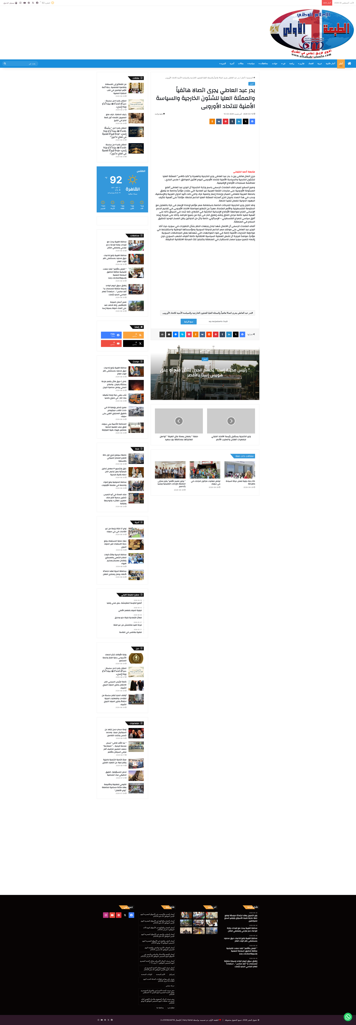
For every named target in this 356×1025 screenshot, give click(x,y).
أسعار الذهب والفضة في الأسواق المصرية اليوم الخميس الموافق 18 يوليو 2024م (158, 942)
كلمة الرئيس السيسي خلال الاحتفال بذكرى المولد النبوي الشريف (114, 685)
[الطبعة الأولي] (312, 34)
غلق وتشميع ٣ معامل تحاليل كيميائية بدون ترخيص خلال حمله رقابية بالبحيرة (114, 471)
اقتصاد (311, 64)
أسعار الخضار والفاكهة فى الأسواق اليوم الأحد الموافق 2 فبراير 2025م (158, 929)
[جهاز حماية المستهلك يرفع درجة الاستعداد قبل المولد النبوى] (136, 544)
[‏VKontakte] (219, 121)
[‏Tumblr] (232, 121)
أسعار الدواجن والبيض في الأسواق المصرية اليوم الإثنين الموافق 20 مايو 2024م (157, 935)
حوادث (274, 64)
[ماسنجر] (175, 334)
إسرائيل (171, 974)
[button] (348, 1017)
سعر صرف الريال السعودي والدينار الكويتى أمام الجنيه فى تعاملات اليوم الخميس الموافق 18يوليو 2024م (157, 1001)
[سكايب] (182, 334)
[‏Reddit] (209, 334)
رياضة (291, 64)
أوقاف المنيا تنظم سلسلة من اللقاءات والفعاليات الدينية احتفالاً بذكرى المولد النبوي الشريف (114, 700)
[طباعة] (162, 334)
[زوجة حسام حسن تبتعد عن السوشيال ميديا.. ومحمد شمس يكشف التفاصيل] (136, 733)
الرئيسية (249, 78)
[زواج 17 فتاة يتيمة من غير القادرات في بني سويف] (136, 532)
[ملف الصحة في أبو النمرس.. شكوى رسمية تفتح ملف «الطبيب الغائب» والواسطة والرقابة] (136, 498)
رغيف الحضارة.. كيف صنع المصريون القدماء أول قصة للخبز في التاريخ (115, 117)
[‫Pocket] (189, 334)
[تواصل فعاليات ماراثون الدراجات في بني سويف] (205, 469)
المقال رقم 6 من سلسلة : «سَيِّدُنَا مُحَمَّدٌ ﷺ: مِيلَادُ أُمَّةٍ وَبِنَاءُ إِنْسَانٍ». (114, 104)
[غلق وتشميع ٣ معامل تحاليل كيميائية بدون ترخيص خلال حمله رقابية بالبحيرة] (136, 472)
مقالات (241, 64)
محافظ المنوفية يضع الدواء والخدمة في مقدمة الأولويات (114, 483)
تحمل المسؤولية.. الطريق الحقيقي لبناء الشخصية (116, 773)
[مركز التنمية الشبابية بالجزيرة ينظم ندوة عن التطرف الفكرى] (136, 763)
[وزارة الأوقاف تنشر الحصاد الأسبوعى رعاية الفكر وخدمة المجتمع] (136, 658)
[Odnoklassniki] (212, 121)
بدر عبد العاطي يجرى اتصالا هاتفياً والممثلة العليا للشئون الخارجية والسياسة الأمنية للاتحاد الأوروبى (206, 312)
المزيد (223, 64)
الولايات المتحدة (146, 974)
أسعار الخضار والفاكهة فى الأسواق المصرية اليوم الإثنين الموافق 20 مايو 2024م (157, 922)
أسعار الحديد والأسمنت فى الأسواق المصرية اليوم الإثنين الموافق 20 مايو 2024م (157, 915)
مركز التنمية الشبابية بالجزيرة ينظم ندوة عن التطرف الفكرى (114, 761)
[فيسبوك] (252, 121)
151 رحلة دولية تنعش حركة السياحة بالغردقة (240, 482)
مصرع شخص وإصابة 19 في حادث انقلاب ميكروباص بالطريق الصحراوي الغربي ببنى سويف (114, 412)
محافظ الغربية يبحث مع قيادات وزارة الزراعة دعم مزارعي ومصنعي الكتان (116, 245)
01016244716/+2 (167, 1020)
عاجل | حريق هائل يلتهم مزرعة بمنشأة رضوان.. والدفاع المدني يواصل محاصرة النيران (114, 384)
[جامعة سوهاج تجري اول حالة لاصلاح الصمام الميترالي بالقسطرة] (136, 459)
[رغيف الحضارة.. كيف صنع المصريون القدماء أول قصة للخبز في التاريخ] (136, 118)
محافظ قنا (160, 1008)
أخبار (341, 64)
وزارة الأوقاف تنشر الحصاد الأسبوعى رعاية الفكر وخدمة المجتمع (114, 657)
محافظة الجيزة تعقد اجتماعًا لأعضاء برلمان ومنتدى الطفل (114, 572)
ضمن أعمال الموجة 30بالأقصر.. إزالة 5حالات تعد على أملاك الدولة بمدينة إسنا (114, 305)
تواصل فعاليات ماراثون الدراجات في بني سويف (205, 482)
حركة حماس (170, 986)
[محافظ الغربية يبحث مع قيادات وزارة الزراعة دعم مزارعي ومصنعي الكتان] (136, 245)
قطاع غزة (171, 1008)
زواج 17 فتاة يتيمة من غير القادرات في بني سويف (115, 530)
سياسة (252, 64)
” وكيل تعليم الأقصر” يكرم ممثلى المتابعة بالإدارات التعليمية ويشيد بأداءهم (172, 483)
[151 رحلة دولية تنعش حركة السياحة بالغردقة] (239, 469)
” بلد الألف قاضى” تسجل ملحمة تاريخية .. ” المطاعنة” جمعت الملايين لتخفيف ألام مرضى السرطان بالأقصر (114, 747)
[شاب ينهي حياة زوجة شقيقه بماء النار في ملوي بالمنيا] (136, 399)
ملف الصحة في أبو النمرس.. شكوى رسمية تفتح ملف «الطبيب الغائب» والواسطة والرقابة (114, 499)
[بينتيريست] (225, 121)
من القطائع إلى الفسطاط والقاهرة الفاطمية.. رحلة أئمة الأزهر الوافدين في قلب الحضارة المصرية (114, 88)
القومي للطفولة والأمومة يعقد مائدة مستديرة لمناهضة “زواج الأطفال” (114, 787)
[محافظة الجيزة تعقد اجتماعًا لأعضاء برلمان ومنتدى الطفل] (136, 575)
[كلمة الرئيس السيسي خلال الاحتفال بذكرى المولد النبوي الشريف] (136, 685)
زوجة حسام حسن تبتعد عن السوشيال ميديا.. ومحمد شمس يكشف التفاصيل (115, 732)
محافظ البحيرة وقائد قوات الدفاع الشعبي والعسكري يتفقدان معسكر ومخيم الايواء (115, 559)
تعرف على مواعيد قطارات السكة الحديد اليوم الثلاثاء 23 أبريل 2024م (158, 980)
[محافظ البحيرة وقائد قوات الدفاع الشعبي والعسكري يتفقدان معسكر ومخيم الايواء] (136, 558)
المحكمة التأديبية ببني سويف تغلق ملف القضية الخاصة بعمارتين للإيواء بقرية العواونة (114, 427)
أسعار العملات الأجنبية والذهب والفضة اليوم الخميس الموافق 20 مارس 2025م (159, 949)
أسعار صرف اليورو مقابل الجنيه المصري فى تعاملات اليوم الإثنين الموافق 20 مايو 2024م (159, 969)
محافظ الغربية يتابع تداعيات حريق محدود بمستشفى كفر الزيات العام (114, 258)
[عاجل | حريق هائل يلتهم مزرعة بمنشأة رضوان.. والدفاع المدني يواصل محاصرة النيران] (136, 385)
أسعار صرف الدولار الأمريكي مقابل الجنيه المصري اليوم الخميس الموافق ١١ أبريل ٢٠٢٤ (157, 962)
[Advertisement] (118, 15)
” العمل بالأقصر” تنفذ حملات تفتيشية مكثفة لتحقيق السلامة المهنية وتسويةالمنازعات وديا (114, 273)
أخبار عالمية (330, 64)
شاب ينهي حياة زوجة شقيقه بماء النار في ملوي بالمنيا (114, 396)
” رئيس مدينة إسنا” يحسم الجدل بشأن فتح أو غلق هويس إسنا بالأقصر (205, 372)
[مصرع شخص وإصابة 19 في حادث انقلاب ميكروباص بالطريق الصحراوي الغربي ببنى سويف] (136, 411)
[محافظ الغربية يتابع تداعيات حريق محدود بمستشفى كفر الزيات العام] (136, 259)
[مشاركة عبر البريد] (169, 334)
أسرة (232, 64)
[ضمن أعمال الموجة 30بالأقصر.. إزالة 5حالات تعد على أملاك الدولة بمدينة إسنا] (136, 306)
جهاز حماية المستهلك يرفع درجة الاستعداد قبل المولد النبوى (115, 544)
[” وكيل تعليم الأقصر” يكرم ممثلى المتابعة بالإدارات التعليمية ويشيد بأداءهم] (170, 469)
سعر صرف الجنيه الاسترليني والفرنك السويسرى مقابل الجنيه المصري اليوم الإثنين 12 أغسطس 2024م (157, 992)
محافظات (264, 64)
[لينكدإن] (239, 121)
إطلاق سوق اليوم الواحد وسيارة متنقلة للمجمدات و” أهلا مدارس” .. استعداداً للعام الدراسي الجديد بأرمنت (114, 290)
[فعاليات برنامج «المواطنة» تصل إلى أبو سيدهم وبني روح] (199, 930)
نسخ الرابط (188, 321)
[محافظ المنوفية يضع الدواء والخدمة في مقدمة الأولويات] (136, 486)
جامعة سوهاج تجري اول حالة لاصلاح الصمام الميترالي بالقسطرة (114, 458)
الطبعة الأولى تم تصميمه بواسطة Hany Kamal (200, 1020)
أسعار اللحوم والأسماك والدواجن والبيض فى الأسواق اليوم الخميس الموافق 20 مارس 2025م (157, 955)
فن (284, 64)
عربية (319, 64)
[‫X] (245, 121)
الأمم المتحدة (160, 974)
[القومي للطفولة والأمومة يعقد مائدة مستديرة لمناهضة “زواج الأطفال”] (136, 788)
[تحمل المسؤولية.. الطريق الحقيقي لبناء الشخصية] (136, 776)
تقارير (302, 64)
